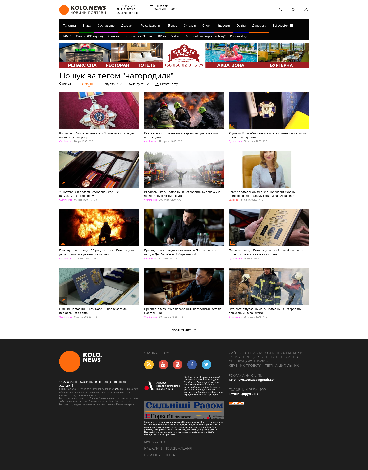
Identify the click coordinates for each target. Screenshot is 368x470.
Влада (87, 26)
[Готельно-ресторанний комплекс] (184, 55)
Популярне (110, 84)
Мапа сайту (155, 442)
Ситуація (190, 26)
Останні (87, 84)
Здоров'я (223, 26)
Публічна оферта (159, 455)
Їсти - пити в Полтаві (139, 36)
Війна (162, 36)
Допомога (259, 26)
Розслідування (151, 26)
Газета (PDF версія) (89, 36)
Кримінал (114, 36)
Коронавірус (239, 36)
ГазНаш (176, 36)
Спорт (206, 26)
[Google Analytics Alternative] (236, 404)
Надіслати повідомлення (168, 448)
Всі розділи (281, 26)
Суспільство (106, 26)
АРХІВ (67, 36)
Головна (69, 26)
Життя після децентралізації (205, 36)
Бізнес (172, 26)
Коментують (137, 84)
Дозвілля (127, 26)
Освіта (241, 26)
